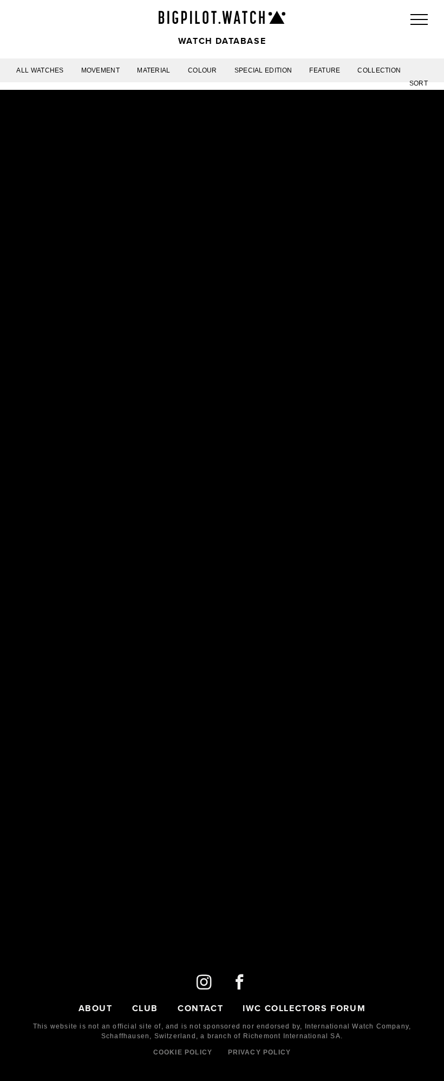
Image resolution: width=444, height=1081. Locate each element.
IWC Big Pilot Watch (222, 17)
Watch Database (222, 41)
